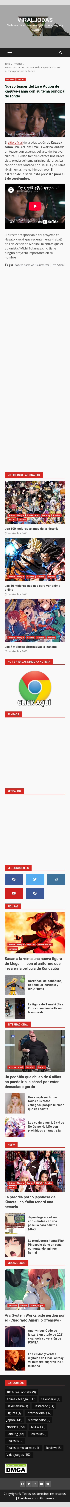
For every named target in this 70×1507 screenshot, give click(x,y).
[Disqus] (35, 324)
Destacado (32, 515)
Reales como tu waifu (24, 1448)
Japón (30, 1183)
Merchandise (45, 944)
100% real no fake (21, 1392)
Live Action (58, 265)
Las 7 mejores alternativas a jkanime (35, 620)
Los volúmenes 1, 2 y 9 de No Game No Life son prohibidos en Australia (15, 1126)
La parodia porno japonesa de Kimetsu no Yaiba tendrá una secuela (35, 1171)
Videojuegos (36, 1305)
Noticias (10, 79)
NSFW (39, 1183)
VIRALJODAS (35, 19)
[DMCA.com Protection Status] (16, 1468)
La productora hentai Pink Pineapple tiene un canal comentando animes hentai (15, 1246)
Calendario (50, 1399)
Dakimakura (17, 1406)
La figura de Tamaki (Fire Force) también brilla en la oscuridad (15, 1008)
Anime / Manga (16, 515)
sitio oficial (15, 142)
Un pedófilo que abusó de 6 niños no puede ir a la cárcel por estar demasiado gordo (35, 1051)
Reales (21, 79)
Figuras (31, 944)
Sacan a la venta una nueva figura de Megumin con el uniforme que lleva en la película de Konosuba (35, 932)
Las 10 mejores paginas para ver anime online (35, 559)
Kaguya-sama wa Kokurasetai (32, 265)
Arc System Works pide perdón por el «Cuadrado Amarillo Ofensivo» (35, 1289)
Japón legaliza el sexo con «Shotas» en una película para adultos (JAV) (15, 1223)
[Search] (60, 52)
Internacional (16, 1067)
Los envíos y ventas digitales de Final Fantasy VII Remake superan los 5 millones (15, 1360)
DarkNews (25, 1498)
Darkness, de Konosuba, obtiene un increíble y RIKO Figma (15, 985)
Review (22, 519)
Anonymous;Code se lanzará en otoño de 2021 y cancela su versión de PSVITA (15, 1336)
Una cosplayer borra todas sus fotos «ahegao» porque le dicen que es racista (15, 1103)
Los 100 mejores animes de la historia (35, 502)
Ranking (46, 515)
